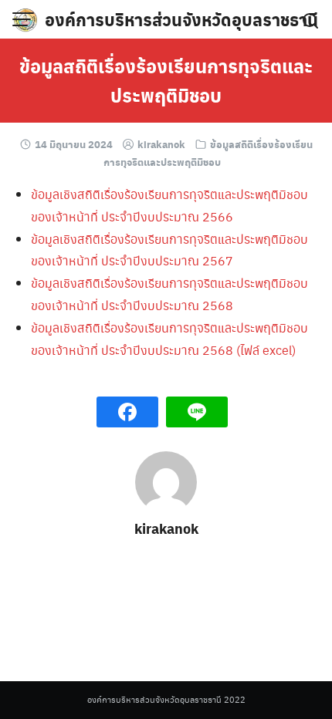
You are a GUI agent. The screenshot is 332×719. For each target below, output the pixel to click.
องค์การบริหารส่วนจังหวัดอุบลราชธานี (181, 19)
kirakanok (161, 144)
